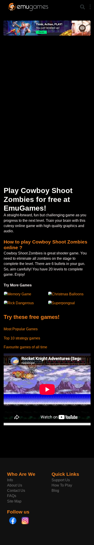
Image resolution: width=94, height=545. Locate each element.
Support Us (61, 480)
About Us (14, 485)
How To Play (62, 485)
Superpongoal (63, 303)
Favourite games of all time (25, 347)
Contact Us (16, 490)
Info (10, 480)
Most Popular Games (21, 329)
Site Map (14, 501)
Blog (55, 490)
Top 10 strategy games (22, 338)
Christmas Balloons (68, 294)
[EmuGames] (28, 6)
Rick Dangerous (21, 303)
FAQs (11, 496)
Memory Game (19, 294)
